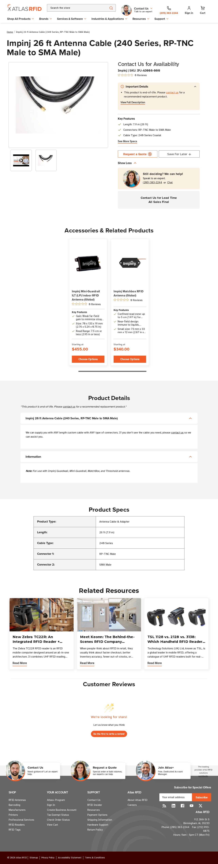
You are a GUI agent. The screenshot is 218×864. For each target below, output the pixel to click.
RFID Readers (17, 824)
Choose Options (88, 359)
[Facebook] (182, 806)
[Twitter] (200, 806)
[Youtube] (191, 806)
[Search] (111, 8)
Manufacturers (17, 809)
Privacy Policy (47, 857)
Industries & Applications (107, 19)
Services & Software (70, 19)
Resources (139, 19)
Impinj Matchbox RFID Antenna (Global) (128, 293)
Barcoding (14, 804)
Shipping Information (99, 819)
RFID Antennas (17, 800)
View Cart (52, 824)
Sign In (51, 804)
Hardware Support (97, 824)
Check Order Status (58, 819)
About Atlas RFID (137, 800)
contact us (172, 92)
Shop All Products (18, 19)
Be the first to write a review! (109, 733)
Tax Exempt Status (58, 814)
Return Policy (95, 829)
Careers (132, 804)
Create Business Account (61, 809)
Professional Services (21, 819)
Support (159, 19)
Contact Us (93, 800)
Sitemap (34, 857)
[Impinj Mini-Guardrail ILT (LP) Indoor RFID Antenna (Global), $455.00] (88, 263)
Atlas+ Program (56, 800)
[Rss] (164, 806)
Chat (170, 182)
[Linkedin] (173, 806)
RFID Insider (94, 804)
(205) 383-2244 (152, 182)
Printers (13, 814)
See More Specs (127, 141)
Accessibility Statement (69, 857)
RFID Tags (15, 829)
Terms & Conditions (95, 857)
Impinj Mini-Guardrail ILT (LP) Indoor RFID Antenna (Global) (86, 295)
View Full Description (133, 102)
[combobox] (73, 8)
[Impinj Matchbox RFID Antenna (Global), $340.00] (130, 263)
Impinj (122, 70)
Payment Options (97, 814)
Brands (43, 19)
